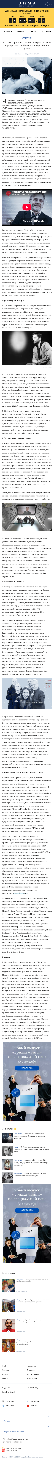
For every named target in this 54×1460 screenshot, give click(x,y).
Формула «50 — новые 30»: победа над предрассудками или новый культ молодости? (31, 1162)
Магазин (5, 1370)
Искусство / (21, 1280)
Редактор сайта (32, 54)
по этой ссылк (19, 893)
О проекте (31, 1370)
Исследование (33, 1374)
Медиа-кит (6, 1388)
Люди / (17, 1147)
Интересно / (19, 1160)
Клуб (4, 1366)
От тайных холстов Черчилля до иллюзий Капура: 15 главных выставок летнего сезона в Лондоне (33, 1342)
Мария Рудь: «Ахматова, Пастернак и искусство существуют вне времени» (33, 1301)
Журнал (5, 1374)
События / (18, 1134)
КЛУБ (33, 32)
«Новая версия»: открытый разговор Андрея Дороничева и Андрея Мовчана (29, 1136)
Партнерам (31, 1366)
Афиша (5, 1379)
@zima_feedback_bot (13, 1442)
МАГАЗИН (46, 32)
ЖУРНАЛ (8, 32)
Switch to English (8, 1392)
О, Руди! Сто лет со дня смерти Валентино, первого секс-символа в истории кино (31, 1149)
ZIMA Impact (32, 1379)
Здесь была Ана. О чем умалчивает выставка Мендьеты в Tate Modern (32, 1321)
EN (46, 4)
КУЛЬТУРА (27, 38)
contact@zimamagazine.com (16, 1439)
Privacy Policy (32, 1388)
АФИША (20, 32)
